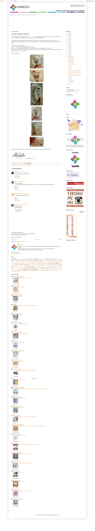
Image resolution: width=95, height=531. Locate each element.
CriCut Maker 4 (46, 260)
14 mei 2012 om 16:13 (26, 193)
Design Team (13, 261)
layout (48, 264)
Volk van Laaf (55, 268)
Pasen (55, 265)
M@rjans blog (15, 341)
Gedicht (12, 263)
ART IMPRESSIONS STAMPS (18, 387)
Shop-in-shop (16, 267)
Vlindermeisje (21, 314)
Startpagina (12, 14)
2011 (69, 84)
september (71, 62)
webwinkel (30, 270)
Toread (15, 268)
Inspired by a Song (22, 472)
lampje (44, 264)
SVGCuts (52, 267)
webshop (20, 270)
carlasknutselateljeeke (17, 452)
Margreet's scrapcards (17, 397)
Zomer (17, 271)
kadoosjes (18, 264)
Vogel (50, 268)
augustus (70, 64)
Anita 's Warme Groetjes (17, 295)
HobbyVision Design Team (18, 276)
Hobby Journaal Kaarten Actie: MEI (75, 72)
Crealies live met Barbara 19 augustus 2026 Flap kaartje (28, 305)
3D (17, 164)
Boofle (56, 259)
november (71, 59)
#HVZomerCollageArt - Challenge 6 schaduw (26, 277)
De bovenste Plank (58, 260)
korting (36, 264)
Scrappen (60, 265)
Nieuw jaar (38, 265)
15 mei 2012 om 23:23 (23, 204)
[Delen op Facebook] (29, 163)
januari (70, 82)
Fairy (30, 261)
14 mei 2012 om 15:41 (22, 181)
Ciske (41, 260)
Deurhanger (26, 261)
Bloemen (48, 259)
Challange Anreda (28, 260)
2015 (69, 51)
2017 (69, 48)
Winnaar (44, 270)
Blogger (57, 515)
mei (69, 69)
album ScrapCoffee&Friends (22, 259)
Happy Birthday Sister (22, 379)
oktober (70, 60)
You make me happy (22, 398)
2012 (69, 56)
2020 (69, 43)
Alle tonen (60, 507)
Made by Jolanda (18, 193)
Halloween (26, 263)
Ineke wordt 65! (21, 481)
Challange (23, 164)
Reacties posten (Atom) (21, 241)
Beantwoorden (17, 177)
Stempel (40, 267)
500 (19, 351)
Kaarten (26, 164)
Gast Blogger (47, 261)
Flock (38, 261)
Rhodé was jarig (21, 342)
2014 (69, 52)
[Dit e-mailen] (25, 163)
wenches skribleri (16, 285)
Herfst (30, 263)
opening (46, 265)
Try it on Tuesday (16, 471)
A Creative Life (16, 443)
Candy (20, 164)
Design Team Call (20, 261)
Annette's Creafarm (31, 36)
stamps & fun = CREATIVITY (18, 350)
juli (69, 65)
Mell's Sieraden (19, 265)
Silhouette (29, 164)
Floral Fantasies (16, 489)
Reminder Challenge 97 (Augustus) (24, 453)
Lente (52, 264)
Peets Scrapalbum (16, 434)
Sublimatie (46, 267)
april (69, 77)
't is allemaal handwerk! (17, 332)
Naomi (16, 181)
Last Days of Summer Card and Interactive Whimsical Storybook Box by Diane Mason (33, 388)
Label (40, 264)
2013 (69, 54)
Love (59, 264)
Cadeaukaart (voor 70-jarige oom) (74, 75)
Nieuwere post (14, 239)
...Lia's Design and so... (17, 313)
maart (70, 79)
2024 (69, 36)
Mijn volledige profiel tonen (16, 253)
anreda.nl (31, 259)
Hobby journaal (36, 263)
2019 (69, 44)
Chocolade (36, 260)
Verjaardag (25, 268)
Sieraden (21, 267)
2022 (69, 39)
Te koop (57, 267)
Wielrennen (39, 270)
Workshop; (55, 270)
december (71, 57)
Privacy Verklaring (31, 14)
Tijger (12, 268)
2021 (69, 41)
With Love (20, 296)
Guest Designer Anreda (19, 263)
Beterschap (43, 259)
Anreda (20, 244)
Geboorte (58, 261)
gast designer (52, 261)
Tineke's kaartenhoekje (17, 406)
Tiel (60, 267)
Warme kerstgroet (22, 407)
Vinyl (41, 268)
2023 (69, 38)
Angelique (17, 204)
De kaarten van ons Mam (18, 322)
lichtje (56, 264)
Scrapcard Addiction (17, 369)
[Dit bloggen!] (26, 163)
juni (69, 67)
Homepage (37, 239)
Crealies (14, 304)
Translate (75, 91)
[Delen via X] (27, 163)
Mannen (12, 265)
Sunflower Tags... (21, 361)
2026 (69, 33)
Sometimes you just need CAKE (74, 70)
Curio (52, 260)
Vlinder (45, 268)
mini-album (25, 265)
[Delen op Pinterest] (30, 163)
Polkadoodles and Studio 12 (18, 424)
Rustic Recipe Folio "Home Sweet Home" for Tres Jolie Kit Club (29, 444)
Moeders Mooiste (32, 265)
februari (70, 80)
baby (38, 259)
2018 (69, 46)
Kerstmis (24, 264)
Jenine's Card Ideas (17, 415)
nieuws (43, 265)
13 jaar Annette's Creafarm (73, 73)
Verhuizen (19, 268)
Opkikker (51, 265)
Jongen (46, 263)
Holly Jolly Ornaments (22, 435)
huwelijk (41, 263)
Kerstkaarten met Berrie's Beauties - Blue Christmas (27, 416)
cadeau (60, 259)
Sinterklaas (36, 267)
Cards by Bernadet (16, 480)
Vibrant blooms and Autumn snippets (25, 490)
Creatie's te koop (21, 14)
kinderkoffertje (31, 264)
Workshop (49, 270)
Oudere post (59, 239)
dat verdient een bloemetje (23, 333)
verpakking (32, 268)
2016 (69, 49)
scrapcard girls (16, 461)
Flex (34, 261)
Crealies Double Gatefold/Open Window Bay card (27, 370)
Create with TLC (16, 360)
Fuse (42, 261)
